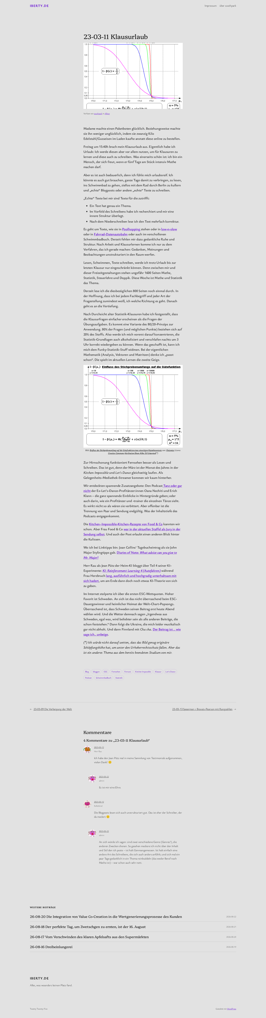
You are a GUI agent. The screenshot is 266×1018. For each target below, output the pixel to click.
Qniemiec (170, 450)
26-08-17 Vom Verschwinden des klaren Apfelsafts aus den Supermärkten (89, 937)
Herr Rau (98, 751)
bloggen (96, 671)
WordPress (231, 1008)
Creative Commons (116, 453)
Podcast (88, 677)
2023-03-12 (99, 747)
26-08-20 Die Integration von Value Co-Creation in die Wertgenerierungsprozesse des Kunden (106, 916)
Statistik (118, 677)
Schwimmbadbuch (103, 677)
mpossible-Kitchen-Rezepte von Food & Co (133, 524)
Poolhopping (131, 229)
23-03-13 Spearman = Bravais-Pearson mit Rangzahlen (202, 709)
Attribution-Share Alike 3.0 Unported (140, 453)
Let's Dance (170, 671)
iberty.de (39, 5)
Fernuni (127, 671)
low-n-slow (169, 229)
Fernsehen (116, 671)
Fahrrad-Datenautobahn (111, 234)
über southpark (228, 5)
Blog (87, 671)
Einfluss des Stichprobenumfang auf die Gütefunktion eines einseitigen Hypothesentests (126, 450)
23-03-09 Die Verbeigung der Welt (53, 709)
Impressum (211, 5)
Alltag (107, 113)
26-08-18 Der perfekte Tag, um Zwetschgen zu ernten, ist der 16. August (88, 927)
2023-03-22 (104, 776)
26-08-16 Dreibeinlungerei (51, 947)
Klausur (158, 671)
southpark (98, 113)
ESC (105, 671)
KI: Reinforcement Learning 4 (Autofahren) (132, 570)
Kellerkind (98, 805)
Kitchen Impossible (143, 671)
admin (101, 780)
